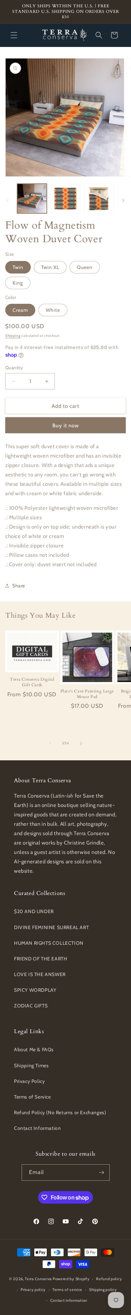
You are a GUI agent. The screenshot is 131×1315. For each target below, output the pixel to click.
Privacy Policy (29, 1081)
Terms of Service (32, 1097)
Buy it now (65, 425)
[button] (14, 35)
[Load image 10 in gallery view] (99, 198)
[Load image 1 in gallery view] (32, 198)
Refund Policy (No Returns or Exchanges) (60, 1112)
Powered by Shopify (71, 1278)
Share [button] (18, 586)
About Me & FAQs (34, 1049)
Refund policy (109, 1278)
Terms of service (67, 1289)
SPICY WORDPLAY (35, 990)
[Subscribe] (101, 1172)
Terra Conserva (38, 1278)
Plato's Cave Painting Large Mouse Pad (87, 694)
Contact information (68, 1300)
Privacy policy (33, 1289)
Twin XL (50, 267)
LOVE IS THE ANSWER (40, 974)
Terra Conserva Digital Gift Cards (32, 682)
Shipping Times (31, 1065)
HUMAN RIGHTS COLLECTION (48, 943)
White (53, 310)
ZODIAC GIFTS (31, 1006)
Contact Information (37, 1128)
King (18, 283)
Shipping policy (103, 1289)
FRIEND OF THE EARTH (40, 959)
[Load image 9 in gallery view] (65, 198)
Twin (18, 267)
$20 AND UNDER (34, 911)
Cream (20, 310)
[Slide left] (7, 200)
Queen (85, 267)
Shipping (13, 335)
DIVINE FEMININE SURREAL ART (51, 927)
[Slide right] (123, 200)
